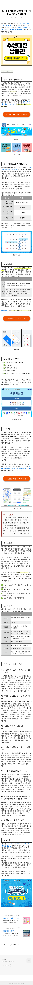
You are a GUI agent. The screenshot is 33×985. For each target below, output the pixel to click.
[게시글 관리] (9, 944)
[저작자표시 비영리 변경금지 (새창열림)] (20, 944)
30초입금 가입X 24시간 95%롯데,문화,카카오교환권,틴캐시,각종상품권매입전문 (11, 921)
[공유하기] (7, 944)
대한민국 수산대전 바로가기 (17, 114)
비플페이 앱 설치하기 (16, 318)
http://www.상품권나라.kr (10, 928)
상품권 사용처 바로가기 (16, 479)
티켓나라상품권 (8, 931)
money (4, 959)
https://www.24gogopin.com (10, 915)
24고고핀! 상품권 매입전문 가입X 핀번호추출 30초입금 (11, 918)
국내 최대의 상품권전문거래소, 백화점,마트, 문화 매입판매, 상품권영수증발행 (11, 934)
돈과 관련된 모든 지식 (8, 961)
